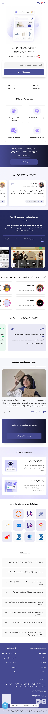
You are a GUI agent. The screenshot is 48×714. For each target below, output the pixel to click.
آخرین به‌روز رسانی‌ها (9, 658)
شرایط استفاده (11, 662)
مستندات (43, 672)
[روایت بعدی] (4, 411)
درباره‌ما (43, 667)
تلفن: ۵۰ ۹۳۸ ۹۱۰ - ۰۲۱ (39, 691)
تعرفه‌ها (43, 658)
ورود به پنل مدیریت (9, 653)
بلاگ (14, 672)
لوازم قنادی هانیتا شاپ (30, 186)
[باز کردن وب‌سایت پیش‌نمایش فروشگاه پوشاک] (28, 257)
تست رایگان (25, 72)
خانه (16, 239)
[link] (24, 391)
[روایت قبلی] (9, 411)
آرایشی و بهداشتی (28, 239)
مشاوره (43, 662)
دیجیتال (6, 239)
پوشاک (42, 239)
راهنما (14, 667)
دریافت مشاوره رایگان (24, 436)
